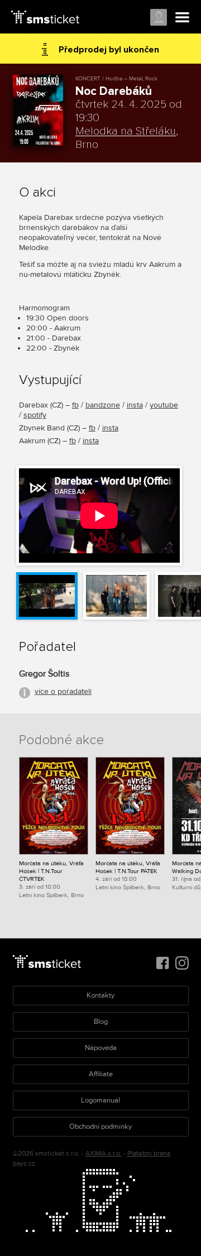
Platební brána (148, 1153)
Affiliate (101, 1074)
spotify (34, 415)
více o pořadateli (63, 691)
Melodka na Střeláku (125, 131)
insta (135, 405)
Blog (101, 1021)
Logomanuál (100, 1100)
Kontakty (100, 995)
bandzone (102, 405)
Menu (182, 17)
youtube (164, 405)
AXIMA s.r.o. (103, 1153)
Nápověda (101, 1047)
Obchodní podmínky (100, 1126)
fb (75, 405)
